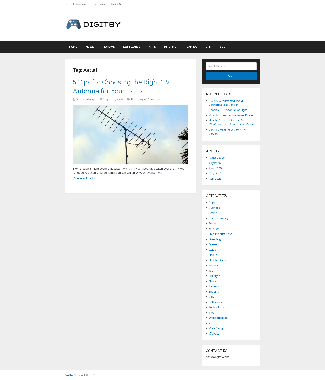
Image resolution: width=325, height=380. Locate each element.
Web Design (216, 328)
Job (211, 270)
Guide (212, 249)
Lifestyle (214, 276)
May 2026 (215, 173)
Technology (216, 307)
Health (213, 255)
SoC (222, 46)
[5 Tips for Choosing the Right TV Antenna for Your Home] (130, 134)
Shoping (214, 291)
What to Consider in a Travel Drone (231, 115)
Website (214, 333)
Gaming (191, 46)
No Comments (152, 99)
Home (73, 46)
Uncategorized (218, 317)
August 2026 (217, 157)
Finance (214, 228)
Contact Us (116, 4)
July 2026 (215, 163)
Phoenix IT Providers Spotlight (228, 110)
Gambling (215, 239)
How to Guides (218, 260)
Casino (213, 213)
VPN (208, 46)
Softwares (131, 46)
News (90, 46)
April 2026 (215, 178)
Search (231, 76)
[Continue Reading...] (85, 178)
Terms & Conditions (75, 4)
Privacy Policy (98, 4)
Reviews (108, 46)
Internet (171, 46)
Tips (133, 99)
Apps (152, 46)
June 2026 (215, 168)
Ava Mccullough (85, 99)
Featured (214, 223)
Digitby (69, 375)
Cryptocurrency (218, 218)
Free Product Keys (220, 234)
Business (214, 207)
